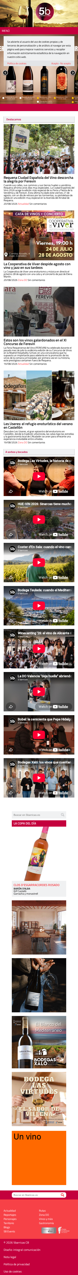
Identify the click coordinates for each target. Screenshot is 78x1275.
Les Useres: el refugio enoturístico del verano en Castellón (38, 425)
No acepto (65, 63)
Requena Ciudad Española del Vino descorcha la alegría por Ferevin (38, 179)
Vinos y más (46, 1219)
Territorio (9, 1223)
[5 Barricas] (44, 12)
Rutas (42, 1211)
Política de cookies (16, 63)
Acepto (55, 63)
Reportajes (10, 1215)
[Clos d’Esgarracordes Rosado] (39, 854)
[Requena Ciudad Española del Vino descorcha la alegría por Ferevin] (39, 149)
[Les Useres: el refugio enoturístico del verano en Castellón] (39, 395)
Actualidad (23, 204)
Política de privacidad (17, 1264)
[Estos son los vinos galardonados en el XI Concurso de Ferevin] (39, 312)
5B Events (9, 1231)
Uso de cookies (13, 1271)
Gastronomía (46, 1223)
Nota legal (10, 1257)
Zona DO (22, 280)
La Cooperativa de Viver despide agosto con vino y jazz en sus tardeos (37, 265)
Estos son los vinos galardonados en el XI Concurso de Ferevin (35, 341)
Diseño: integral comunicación (22, 1250)
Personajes (10, 1219)
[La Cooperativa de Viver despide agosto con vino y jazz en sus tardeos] (39, 235)
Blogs (7, 1227)
